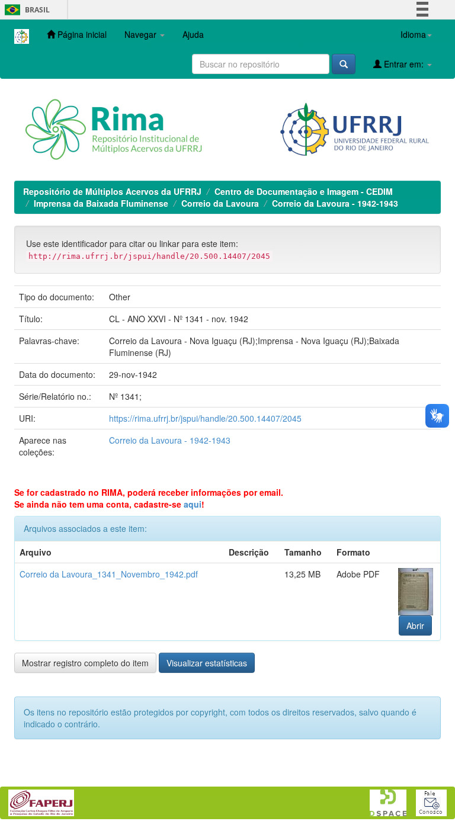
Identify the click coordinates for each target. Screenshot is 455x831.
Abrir (415, 625)
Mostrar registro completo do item (85, 663)
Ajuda (193, 34)
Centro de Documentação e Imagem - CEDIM (303, 191)
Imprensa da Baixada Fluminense (101, 203)
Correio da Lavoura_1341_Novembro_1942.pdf (109, 574)
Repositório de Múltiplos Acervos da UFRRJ (112, 191)
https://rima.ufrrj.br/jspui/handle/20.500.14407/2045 (205, 418)
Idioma (413, 34)
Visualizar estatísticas (206, 663)
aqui (192, 504)
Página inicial (81, 34)
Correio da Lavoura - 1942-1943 (335, 203)
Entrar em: (404, 64)
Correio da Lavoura (220, 203)
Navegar (141, 34)
